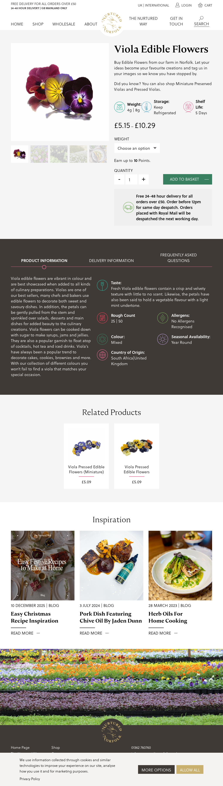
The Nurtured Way (143, 21)
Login (186, 5)
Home (17, 24)
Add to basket (184, 179)
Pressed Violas (147, 89)
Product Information (44, 260)
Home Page (20, 747)
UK (140, 5)
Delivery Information (111, 260)
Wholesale (63, 24)
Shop (37, 24)
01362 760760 (141, 747)
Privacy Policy (30, 778)
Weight (121, 139)
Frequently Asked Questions (178, 257)
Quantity (123, 170)
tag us (197, 68)
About (90, 24)
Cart (208, 5)
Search (201, 18)
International (157, 5)
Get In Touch (176, 21)
